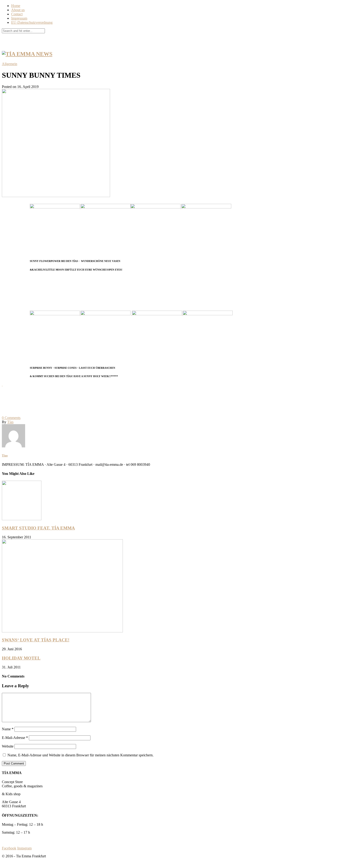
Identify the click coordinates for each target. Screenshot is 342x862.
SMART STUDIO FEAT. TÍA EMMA (38, 528)
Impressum (19, 18)
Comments (11, 418)
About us (18, 10)
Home (15, 6)
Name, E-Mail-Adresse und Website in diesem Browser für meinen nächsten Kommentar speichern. (80, 755)
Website (7, 746)
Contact (17, 14)
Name (7, 729)
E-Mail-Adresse (15, 738)
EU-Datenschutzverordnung (32, 22)
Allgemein (9, 64)
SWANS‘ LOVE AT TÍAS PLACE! (35, 639)
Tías (10, 422)
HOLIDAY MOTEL (21, 658)
